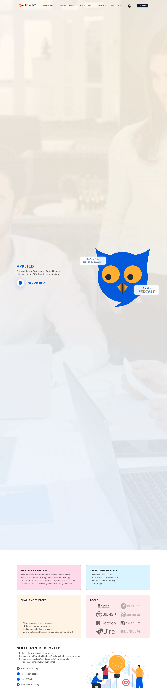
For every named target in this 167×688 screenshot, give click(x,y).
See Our (147, 290)
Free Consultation (36, 283)
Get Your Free (93, 261)
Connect (142, 5)
